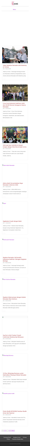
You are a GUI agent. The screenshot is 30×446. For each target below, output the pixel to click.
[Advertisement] (15, 30)
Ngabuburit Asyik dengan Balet (12, 221)
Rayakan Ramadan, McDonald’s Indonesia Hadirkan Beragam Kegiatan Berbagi (14, 259)
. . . (4, 78)
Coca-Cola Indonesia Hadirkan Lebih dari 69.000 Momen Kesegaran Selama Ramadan (14, 105)
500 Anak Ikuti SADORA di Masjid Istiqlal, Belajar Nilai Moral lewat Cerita (14, 146)
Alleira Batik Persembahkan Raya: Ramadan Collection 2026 (13, 184)
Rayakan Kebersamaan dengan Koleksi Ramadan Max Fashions (14, 298)
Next (13, 430)
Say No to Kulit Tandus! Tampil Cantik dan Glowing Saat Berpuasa (13, 336)
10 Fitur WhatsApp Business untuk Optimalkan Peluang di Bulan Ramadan (14, 374)
